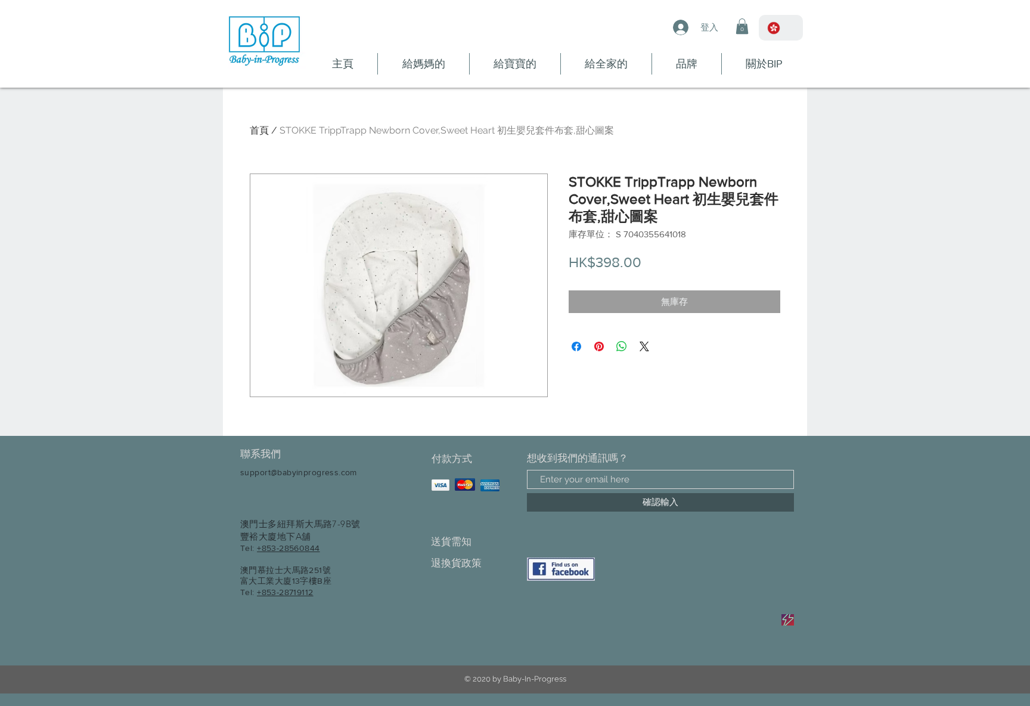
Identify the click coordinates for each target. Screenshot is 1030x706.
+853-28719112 (285, 592)
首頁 (259, 130)
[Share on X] (644, 346)
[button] (742, 26)
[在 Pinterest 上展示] (599, 346)
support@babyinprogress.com (298, 472)
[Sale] (787, 620)
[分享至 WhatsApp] (622, 346)
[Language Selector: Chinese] (781, 28)
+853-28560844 (288, 548)
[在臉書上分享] (576, 346)
